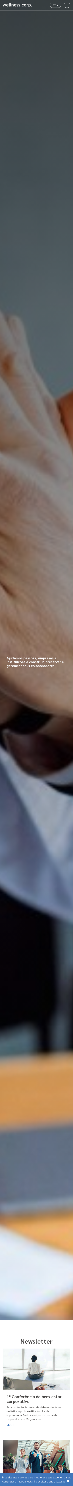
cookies (22, 1477)
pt (57, 5)
